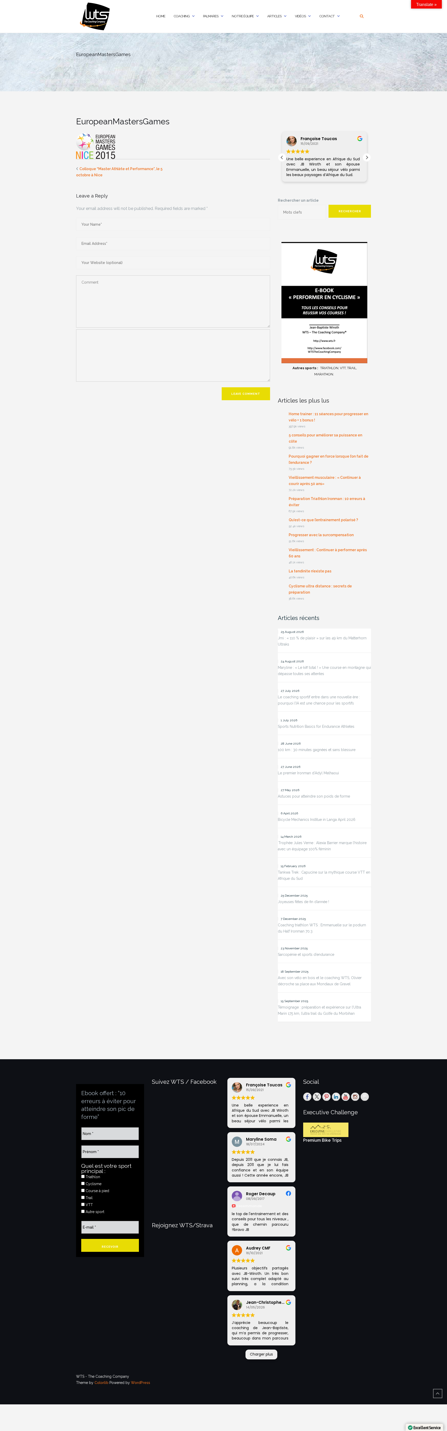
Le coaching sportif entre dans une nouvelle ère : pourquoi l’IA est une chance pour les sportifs (319, 700)
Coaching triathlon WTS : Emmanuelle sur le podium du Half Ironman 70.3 (322, 928)
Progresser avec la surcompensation (321, 535)
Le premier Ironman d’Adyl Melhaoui (308, 773)
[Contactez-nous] (365, 1097)
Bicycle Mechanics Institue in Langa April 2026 (316, 819)
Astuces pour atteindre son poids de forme (314, 796)
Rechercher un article (298, 200)
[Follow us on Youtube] (345, 1097)
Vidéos (300, 16)
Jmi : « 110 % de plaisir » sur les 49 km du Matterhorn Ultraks (322, 641)
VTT (89, 1205)
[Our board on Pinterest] (326, 1097)
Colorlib (101, 1383)
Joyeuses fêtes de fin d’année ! (303, 902)
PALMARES (210, 16)
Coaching (182, 16)
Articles (274, 16)
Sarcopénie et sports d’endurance (306, 954)
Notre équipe (243, 16)
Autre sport (94, 1212)
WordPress (140, 1383)
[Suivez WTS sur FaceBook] (307, 1097)
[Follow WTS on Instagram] (355, 1097)
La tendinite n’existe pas (310, 571)
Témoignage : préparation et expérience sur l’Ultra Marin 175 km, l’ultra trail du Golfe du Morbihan (319, 1010)
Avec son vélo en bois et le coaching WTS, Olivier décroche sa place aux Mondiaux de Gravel (320, 981)
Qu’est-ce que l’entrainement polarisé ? (323, 520)
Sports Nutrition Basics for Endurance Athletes (316, 726)
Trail (89, 1198)
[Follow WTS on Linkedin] (336, 1097)
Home (160, 16)
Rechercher (350, 211)
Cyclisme (93, 1184)
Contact (327, 16)
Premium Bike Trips (322, 1140)
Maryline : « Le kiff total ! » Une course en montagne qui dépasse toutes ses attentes (324, 670)
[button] (367, 157)
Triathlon (92, 1177)
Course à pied (97, 1191)
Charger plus (261, 1354)
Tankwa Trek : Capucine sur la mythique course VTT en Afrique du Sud (324, 875)
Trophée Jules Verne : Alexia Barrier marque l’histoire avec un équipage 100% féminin (322, 846)
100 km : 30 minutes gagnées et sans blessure (316, 750)
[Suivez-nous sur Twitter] (317, 1097)
